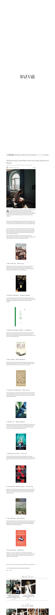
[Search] (47, 155)
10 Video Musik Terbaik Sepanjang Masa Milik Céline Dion (28, 596)
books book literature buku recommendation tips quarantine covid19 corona (19, 568)
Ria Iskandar (11, 167)
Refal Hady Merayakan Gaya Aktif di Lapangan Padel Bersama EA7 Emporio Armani (13, 596)
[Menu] (7, 154)
